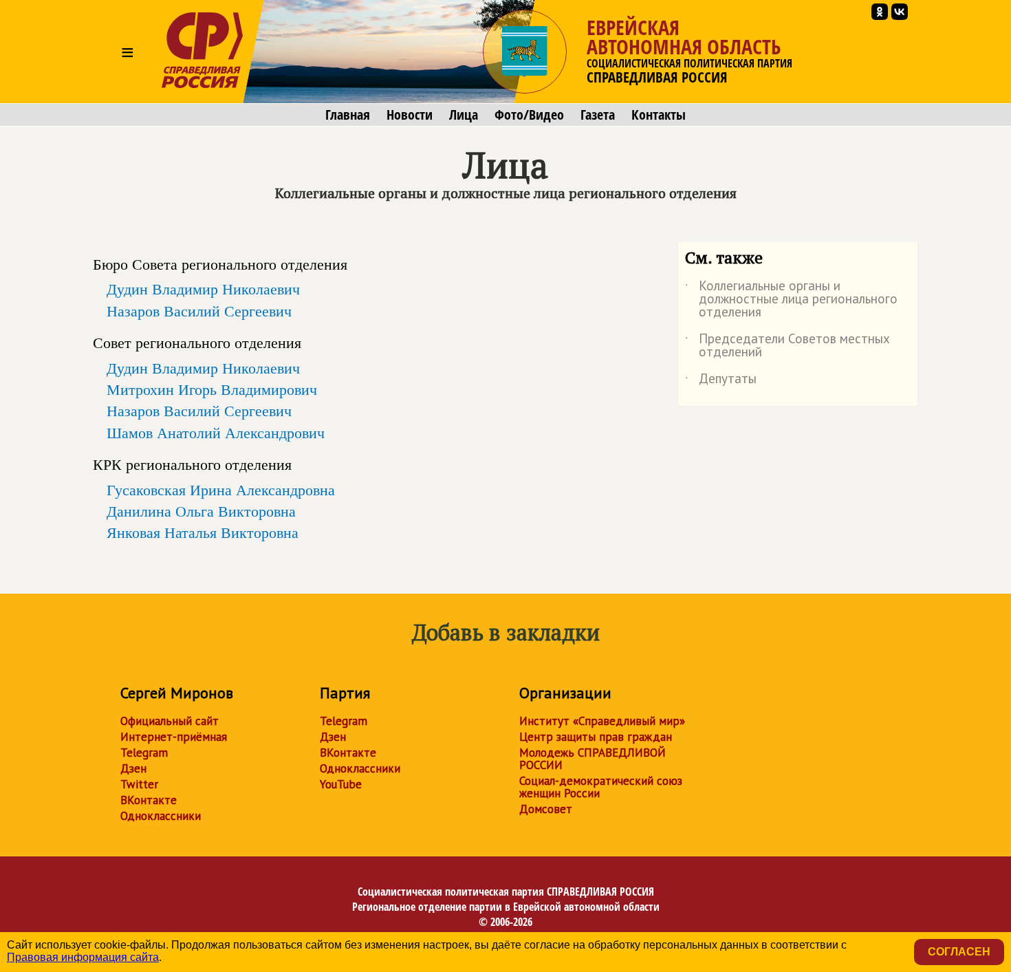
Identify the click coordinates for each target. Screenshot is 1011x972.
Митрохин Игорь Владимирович (212, 389)
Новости (410, 114)
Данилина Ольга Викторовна (201, 511)
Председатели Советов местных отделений (787, 346)
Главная (347, 114)
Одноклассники (160, 816)
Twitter (139, 784)
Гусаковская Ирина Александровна (221, 490)
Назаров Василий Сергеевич (199, 311)
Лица (463, 114)
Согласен (959, 952)
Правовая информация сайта (83, 957)
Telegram (144, 752)
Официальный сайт (169, 721)
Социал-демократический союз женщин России (600, 787)
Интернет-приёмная (173, 737)
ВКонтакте (148, 800)
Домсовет (545, 809)
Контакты (658, 114)
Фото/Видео (529, 114)
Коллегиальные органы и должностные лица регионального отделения (791, 299)
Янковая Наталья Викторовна (202, 532)
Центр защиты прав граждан (595, 737)
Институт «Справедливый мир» (602, 721)
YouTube (341, 784)
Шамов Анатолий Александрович (216, 433)
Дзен (133, 768)
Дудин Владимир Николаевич (203, 289)
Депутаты (721, 381)
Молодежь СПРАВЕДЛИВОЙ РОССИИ (592, 758)
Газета (597, 114)
